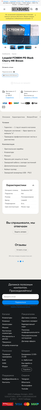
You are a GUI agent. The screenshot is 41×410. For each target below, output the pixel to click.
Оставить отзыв (21, 250)
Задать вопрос (21, 232)
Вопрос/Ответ (32, 117)
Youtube (25, 389)
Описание (6, 117)
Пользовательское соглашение (29, 336)
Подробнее (10, 97)
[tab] (20, 185)
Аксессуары (7, 324)
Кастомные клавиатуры (7, 332)
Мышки (5, 327)
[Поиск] (31, 9)
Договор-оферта (28, 341)
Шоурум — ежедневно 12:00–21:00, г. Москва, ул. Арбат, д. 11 (21, 1)
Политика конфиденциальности (30, 331)
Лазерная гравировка (7, 355)
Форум (5, 366)
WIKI (4, 363)
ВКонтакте (26, 382)
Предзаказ (6, 342)
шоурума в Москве (31, 97)
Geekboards (6, 54)
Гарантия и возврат (29, 321)
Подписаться (20, 302)
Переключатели (7, 72)
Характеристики (18, 117)
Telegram (25, 379)
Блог (4, 360)
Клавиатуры (7, 318)
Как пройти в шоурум (27, 364)
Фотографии (27, 385)
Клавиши (6, 321)
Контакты (6, 382)
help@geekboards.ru (10, 379)
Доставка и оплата (29, 318)
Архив (14, 54)
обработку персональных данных (20, 307)
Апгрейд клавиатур (10, 345)
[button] (5, 47)
